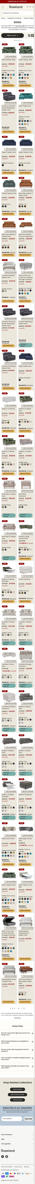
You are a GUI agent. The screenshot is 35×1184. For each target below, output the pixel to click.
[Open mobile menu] (2, 7)
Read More (17, 1018)
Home (3, 18)
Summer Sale (20, 26)
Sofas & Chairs (28, 18)
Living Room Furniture (14, 18)
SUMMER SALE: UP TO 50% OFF (17, 1)
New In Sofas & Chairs (17, 1094)
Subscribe (28, 1119)
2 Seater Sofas (17, 1100)
